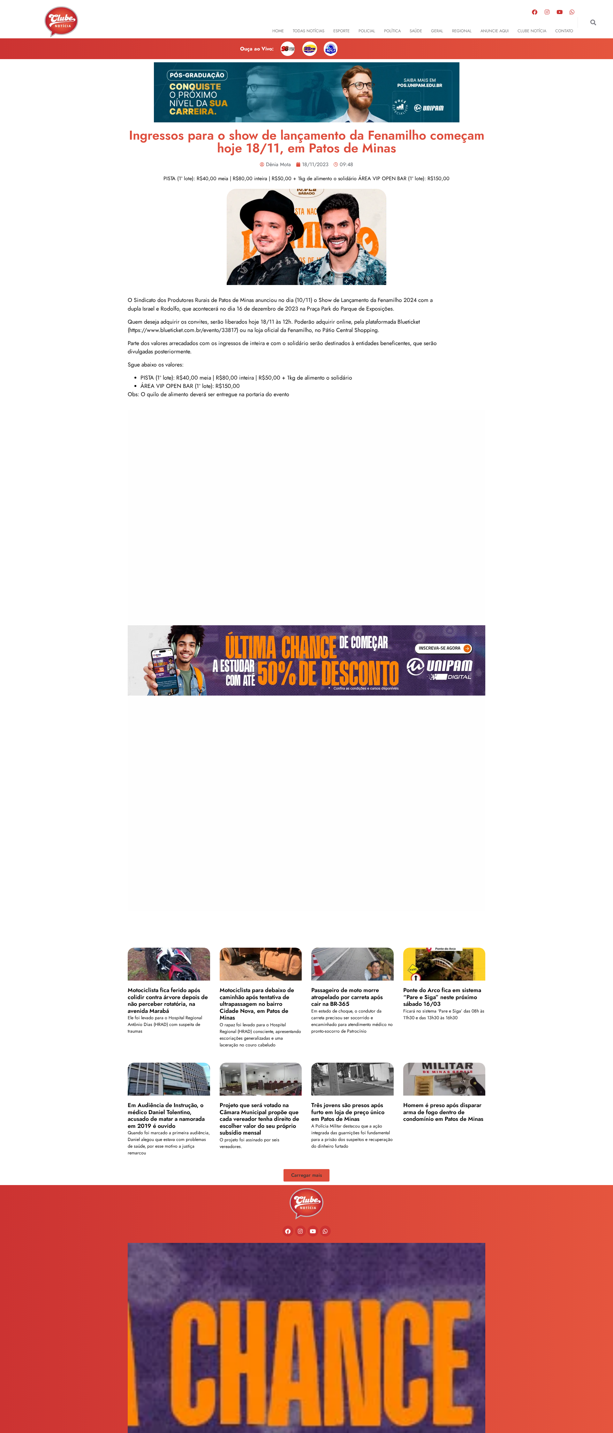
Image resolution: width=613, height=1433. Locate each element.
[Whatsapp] (572, 11)
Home (278, 31)
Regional (462, 31)
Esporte (341, 31)
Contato (564, 31)
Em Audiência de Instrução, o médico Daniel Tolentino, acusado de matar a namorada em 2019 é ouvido (166, 1115)
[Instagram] (547, 11)
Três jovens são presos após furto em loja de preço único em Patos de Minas (347, 1112)
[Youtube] (559, 11)
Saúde (416, 31)
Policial (367, 31)
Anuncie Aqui (495, 31)
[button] (593, 22)
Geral (437, 31)
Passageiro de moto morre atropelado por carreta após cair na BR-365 (347, 997)
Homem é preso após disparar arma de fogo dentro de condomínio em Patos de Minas (443, 1112)
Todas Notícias (308, 31)
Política (392, 31)
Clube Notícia (532, 31)
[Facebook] (534, 11)
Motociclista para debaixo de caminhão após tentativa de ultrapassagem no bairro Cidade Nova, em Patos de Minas (257, 1004)
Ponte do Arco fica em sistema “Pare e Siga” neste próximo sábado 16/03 (442, 997)
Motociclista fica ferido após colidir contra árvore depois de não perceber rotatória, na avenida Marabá (168, 1000)
